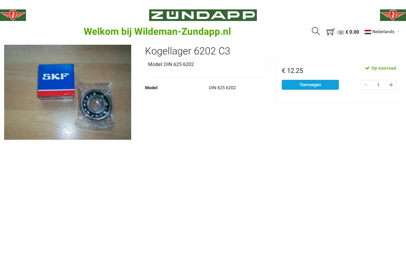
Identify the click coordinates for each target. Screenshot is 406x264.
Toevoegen (310, 84)
